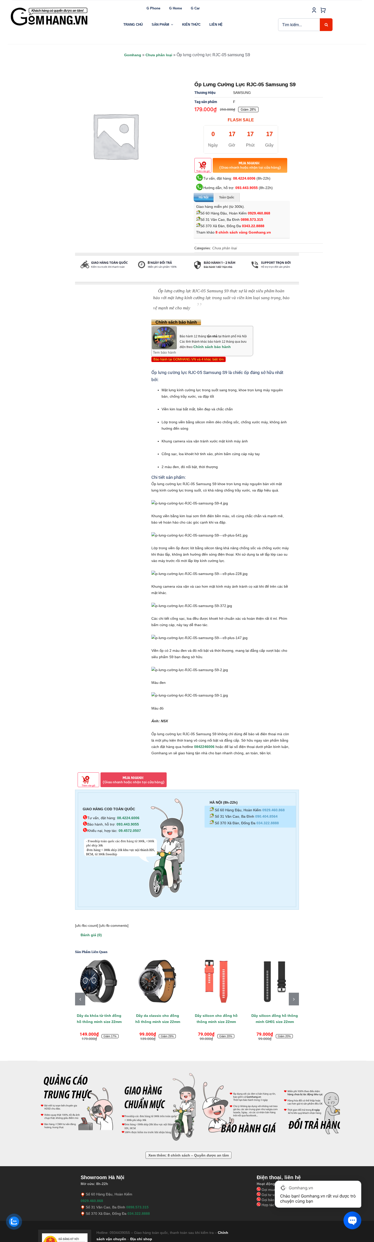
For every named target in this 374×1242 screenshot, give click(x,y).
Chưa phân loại (159, 55)
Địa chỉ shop (141, 1239)
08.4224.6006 (244, 178)
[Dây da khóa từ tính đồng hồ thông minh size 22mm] (99, 981)
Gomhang (132, 55)
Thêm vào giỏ (203, 171)
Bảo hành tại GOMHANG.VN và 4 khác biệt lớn (188, 359)
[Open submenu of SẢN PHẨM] (172, 25)
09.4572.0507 (130, 831)
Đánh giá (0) (91, 935)
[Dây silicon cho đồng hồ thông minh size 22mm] (216, 981)
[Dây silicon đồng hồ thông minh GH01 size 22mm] (275, 981)
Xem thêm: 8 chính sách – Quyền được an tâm (188, 1155)
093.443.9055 (246, 188)
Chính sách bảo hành (212, 347)
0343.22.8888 (253, 226)
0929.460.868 (259, 213)
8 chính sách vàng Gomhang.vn (243, 232)
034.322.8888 (267, 823)
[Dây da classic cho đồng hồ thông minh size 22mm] (158, 981)
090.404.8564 (266, 816)
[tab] (75, 280)
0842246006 (204, 747)
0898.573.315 (252, 220)
